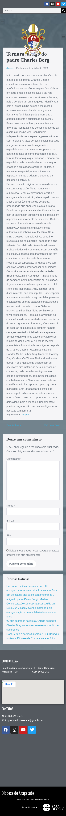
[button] (2, 21)
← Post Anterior (12, 425)
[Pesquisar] (63, 10)
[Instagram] (52, 4)
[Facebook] (46, 4)
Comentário (13, 458)
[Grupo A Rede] (52, 807)
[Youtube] (58, 4)
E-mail (10, 520)
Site (8, 535)
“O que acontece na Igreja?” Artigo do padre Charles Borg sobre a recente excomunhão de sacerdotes (32, 625)
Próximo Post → (53, 425)
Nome (10, 505)
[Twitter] (63, 4)
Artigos (25, 414)
